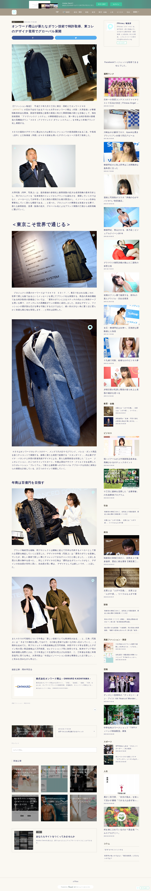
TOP (57, 12)
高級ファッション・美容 (17, 22)
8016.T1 (18, 109)
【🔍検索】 (66, 12)
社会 (128, 12)
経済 (93, 12)
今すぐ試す (102, 4)
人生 (111, 12)
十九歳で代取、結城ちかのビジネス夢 (121, 360)
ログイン (116, 4)
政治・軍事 (78, 12)
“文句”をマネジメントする (113, 850)
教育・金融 (103, 12)
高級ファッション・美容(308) (21, 703)
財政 (87, 12)
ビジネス (120, 12)
